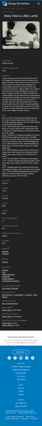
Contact (21, 394)
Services (21, 363)
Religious (5, 251)
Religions (5, 270)
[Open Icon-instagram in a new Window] (9, 358)
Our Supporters (21, 403)
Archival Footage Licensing (21, 366)
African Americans (8, 274)
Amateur (5, 262)
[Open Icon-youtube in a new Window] (21, 358)
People (21, 391)
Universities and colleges (10, 281)
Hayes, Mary (6, 323)
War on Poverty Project (10, 303)
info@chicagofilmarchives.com (25, 342)
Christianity (6, 276)
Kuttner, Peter (7, 310)
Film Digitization (21, 373)
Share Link (7, 12)
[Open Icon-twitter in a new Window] (26, 358)
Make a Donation (21, 406)
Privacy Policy (30, 417)
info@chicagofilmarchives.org (27, 413)
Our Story (21, 388)
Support (21, 400)
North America (7, 295)
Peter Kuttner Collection (13, 8)
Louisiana (28, 295)
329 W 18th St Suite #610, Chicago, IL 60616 (20, 411)
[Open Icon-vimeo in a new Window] (32, 358)
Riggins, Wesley (7, 325)
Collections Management (21, 370)
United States (18, 295)
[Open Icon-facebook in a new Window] (15, 358)
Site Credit (34, 418)
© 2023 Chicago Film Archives (14, 417)
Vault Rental (21, 379)
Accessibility (24, 418)
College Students (8, 279)
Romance (5, 254)
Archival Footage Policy (12, 418)
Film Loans (21, 376)
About (21, 385)
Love (3, 272)
